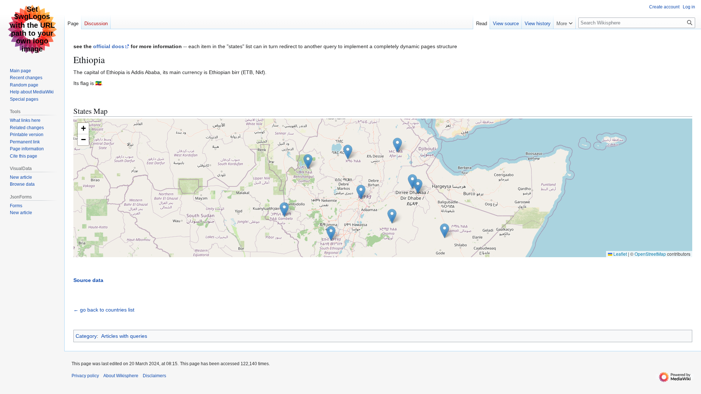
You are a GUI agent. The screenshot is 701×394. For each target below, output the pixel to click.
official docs (108, 46)
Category (86, 336)
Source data (88, 280)
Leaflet (619, 254)
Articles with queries (124, 336)
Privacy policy (85, 375)
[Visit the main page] (32, 29)
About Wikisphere (120, 375)
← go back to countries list (103, 310)
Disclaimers (154, 375)
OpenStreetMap (650, 254)
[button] (360, 192)
